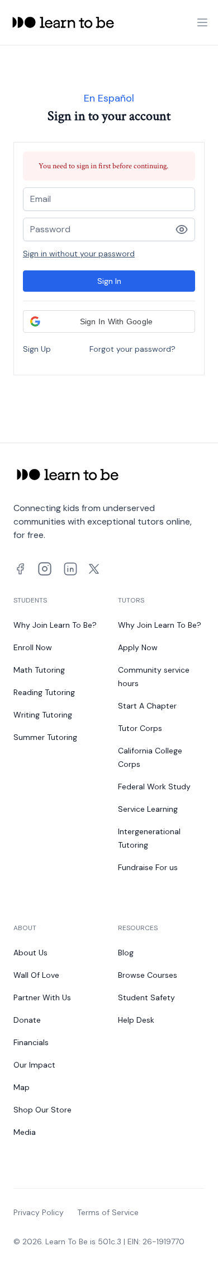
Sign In (109, 281)
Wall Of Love (36, 975)
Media (24, 1132)
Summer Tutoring (45, 737)
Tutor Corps (140, 728)
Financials (31, 1042)
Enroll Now (32, 647)
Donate (27, 1020)
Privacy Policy (38, 1212)
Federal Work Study (154, 786)
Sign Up (37, 349)
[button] (109, 321)
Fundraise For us (148, 867)
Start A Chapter (147, 706)
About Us (30, 953)
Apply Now (138, 647)
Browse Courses (147, 975)
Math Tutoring (39, 670)
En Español (109, 98)
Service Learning (148, 809)
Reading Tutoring (44, 692)
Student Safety (146, 997)
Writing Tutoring (42, 715)
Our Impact (34, 1065)
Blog (126, 953)
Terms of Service (108, 1212)
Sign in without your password (79, 254)
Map (21, 1087)
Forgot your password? (132, 349)
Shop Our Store (42, 1110)
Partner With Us (42, 997)
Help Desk (136, 1020)
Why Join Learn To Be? (55, 625)
